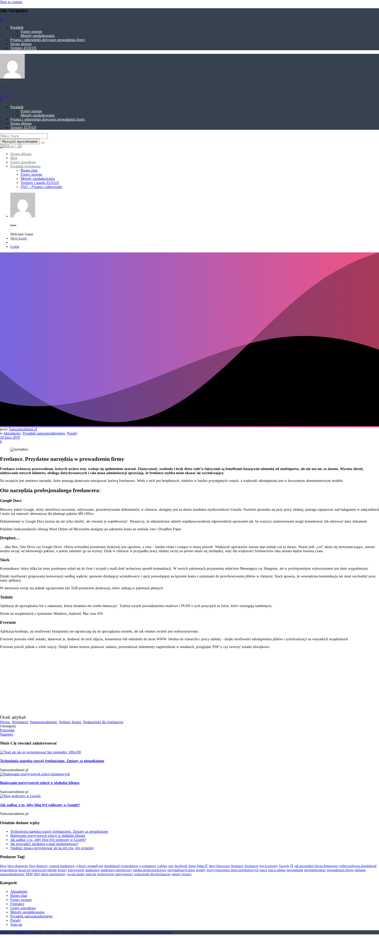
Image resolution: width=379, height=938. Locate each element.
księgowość (76, 870)
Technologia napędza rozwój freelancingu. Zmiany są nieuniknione (52, 761)
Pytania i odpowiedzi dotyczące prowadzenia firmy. (48, 40)
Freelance (17, 904)
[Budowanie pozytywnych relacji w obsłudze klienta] (35, 774)
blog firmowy (38, 866)
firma (192, 866)
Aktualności (12, 433)
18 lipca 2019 (10, 437)
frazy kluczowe (219, 866)
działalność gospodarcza (121, 866)
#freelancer (20, 722)
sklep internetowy (53, 874)
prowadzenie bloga (340, 870)
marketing (92, 870)
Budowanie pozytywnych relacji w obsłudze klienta (39, 783)
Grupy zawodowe (23, 908)
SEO (37, 874)
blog (3, 866)
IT (291, 866)
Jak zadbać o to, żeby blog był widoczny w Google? (40, 805)
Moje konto (18, 238)
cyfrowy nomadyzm (89, 866)
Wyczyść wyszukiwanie (20, 141)
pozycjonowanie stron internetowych (233, 870)
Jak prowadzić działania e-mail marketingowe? (44, 844)
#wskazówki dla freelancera (103, 722)
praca (263, 870)
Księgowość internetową (108, 932)
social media (76, 874)
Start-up (16, 924)
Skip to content (11, 2)
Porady (72, 433)
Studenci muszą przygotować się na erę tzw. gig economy (52, 848)
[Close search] (43, 142)
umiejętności (124, 874)
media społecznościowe (149, 870)
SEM (29, 874)
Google (284, 866)
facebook (181, 866)
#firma (5, 722)
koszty (62, 870)
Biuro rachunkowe (74, 932)
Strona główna (20, 44)
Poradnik (16, 27)
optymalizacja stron (181, 870)
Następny (6, 734)
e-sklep (162, 866)
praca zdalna (277, 870)
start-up (91, 874)
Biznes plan (18, 896)
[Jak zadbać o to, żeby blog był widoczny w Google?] (20, 796)
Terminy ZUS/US (23, 48)
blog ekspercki (17, 866)
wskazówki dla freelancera (152, 874)
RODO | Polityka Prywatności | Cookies (29, 932)
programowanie (315, 870)
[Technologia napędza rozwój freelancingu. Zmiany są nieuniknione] (40, 752)
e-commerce (147, 866)
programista (295, 870)
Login (14, 247)
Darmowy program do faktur (150, 932)
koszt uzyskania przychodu (38, 870)
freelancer (251, 866)
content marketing (62, 866)
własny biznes (181, 874)
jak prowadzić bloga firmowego (316, 866)
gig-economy (268, 866)
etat (171, 866)
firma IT (202, 866)
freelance (237, 866)
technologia (105, 874)
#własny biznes (70, 722)
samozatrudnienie (12, 874)
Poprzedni (7, 730)
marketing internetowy (116, 870)
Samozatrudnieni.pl (23, 429)
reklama (360, 870)
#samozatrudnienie (43, 722)
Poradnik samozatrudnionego (44, 433)
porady (201, 870)
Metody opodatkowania (38, 36)
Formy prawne (31, 31)
